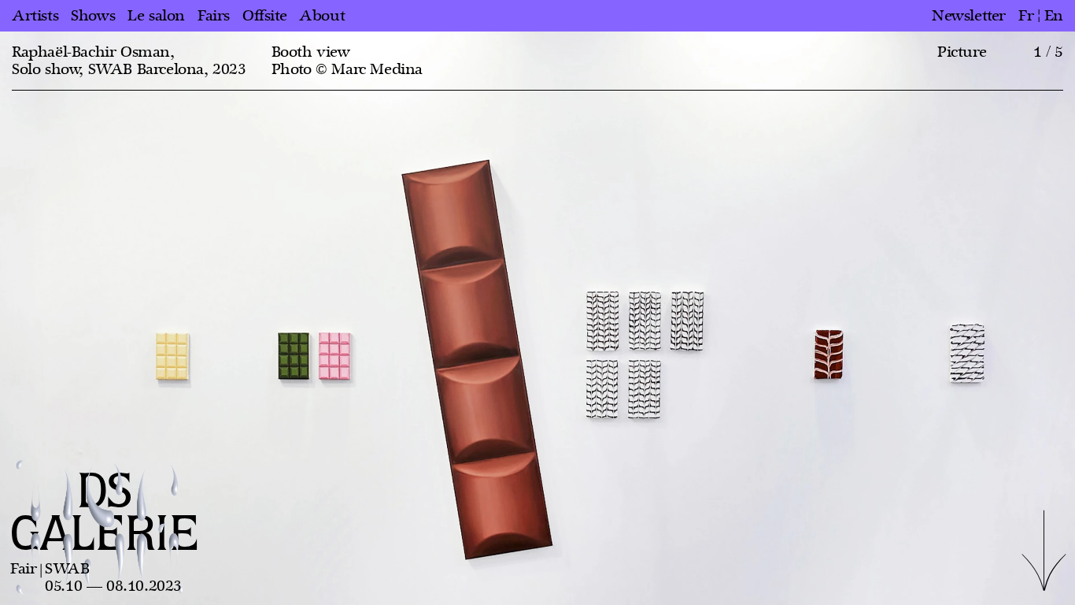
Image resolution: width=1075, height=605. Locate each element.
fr (1025, 16)
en (1053, 16)
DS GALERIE (104, 514)
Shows (93, 16)
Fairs (214, 16)
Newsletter (969, 16)
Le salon (156, 16)
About (322, 16)
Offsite (264, 16)
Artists (35, 16)
